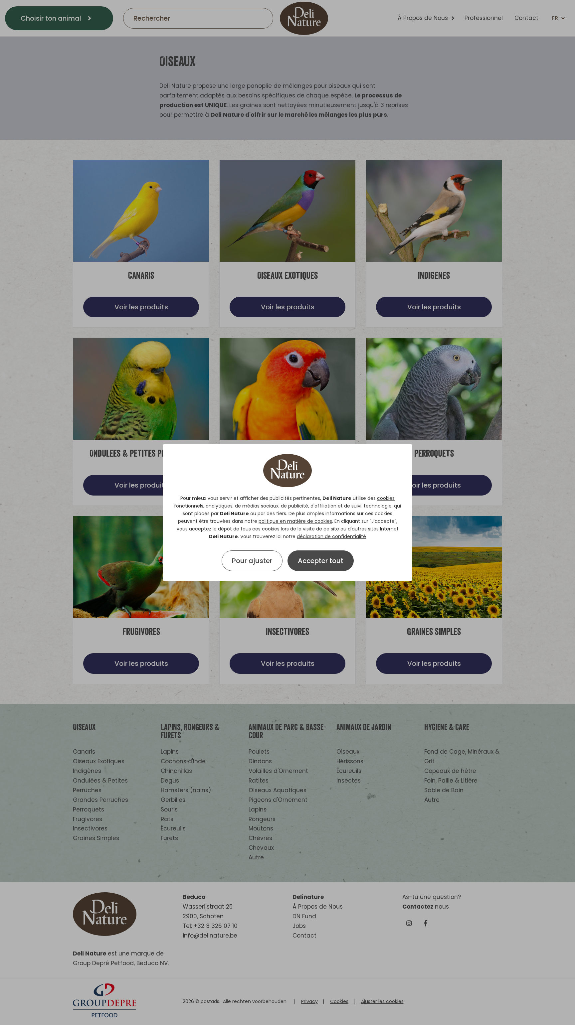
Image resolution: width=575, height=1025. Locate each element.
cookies (386, 498)
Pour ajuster (252, 560)
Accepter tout (320, 560)
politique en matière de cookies (295, 521)
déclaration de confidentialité (331, 536)
